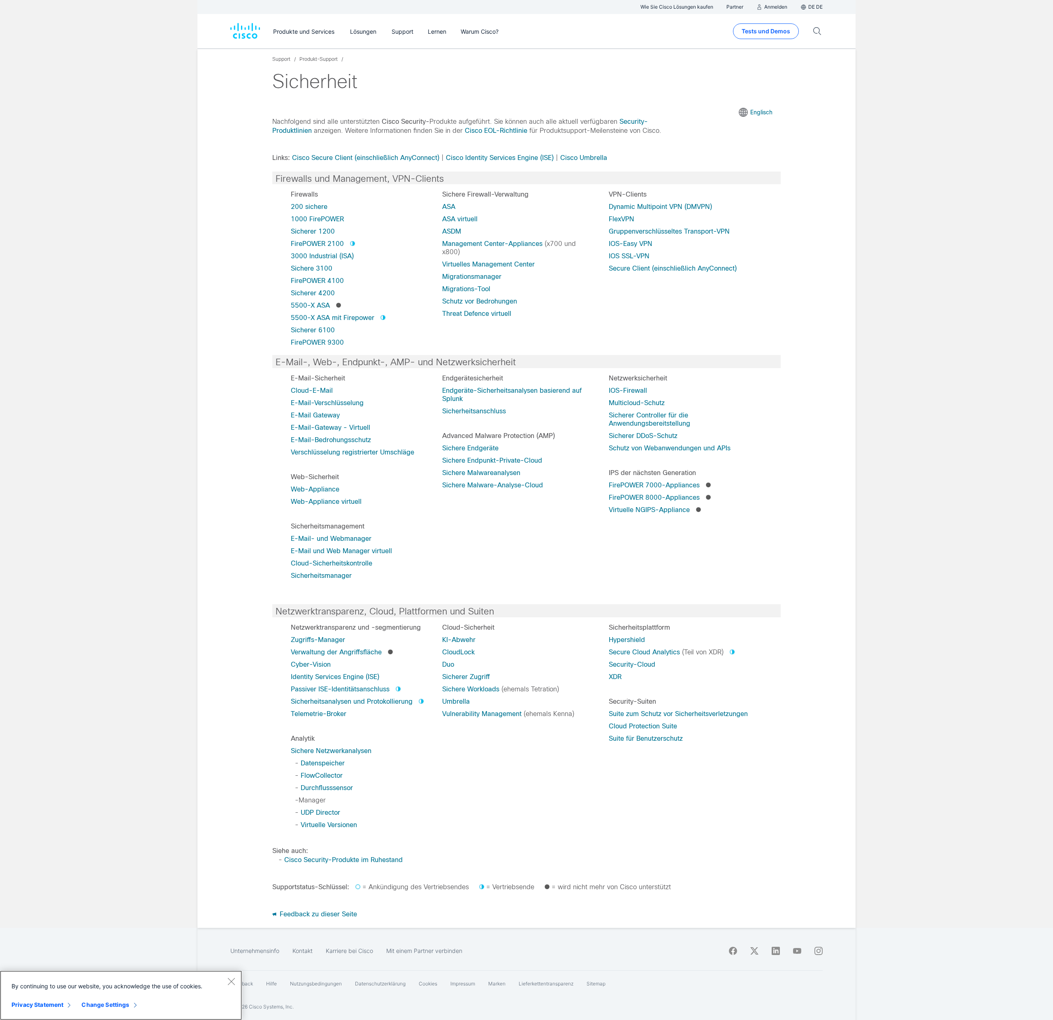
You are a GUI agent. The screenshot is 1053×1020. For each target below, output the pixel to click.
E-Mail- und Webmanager (331, 538)
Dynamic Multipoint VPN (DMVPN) (660, 206)
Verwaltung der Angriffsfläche (336, 652)
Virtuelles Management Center (488, 264)
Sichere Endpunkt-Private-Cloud (492, 460)
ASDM (451, 231)
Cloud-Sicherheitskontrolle (331, 563)
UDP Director (320, 812)
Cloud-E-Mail (312, 390)
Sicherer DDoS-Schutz (643, 435)
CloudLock (458, 652)
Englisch (761, 112)
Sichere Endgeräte (470, 448)
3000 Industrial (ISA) (322, 256)
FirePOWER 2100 (317, 243)
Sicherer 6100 (313, 330)
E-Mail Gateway (315, 415)
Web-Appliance (315, 489)
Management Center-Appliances (492, 243)
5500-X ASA (310, 305)
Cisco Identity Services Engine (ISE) (500, 157)
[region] (121, 995)
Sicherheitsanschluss (474, 411)
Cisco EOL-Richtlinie (496, 130)
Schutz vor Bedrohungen (479, 301)
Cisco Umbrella (583, 157)
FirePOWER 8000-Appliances (654, 497)
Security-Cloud (632, 664)
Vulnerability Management (482, 713)
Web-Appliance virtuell (326, 501)
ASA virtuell (460, 219)
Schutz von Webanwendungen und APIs (670, 448)
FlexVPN (621, 219)
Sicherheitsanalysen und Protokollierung (352, 701)
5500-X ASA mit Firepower (332, 317)
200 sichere (309, 206)
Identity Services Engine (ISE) (335, 676)
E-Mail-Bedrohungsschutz (331, 439)
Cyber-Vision (311, 664)
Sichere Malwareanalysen (481, 472)
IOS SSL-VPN (629, 256)
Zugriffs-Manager (318, 639)
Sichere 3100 (311, 268)
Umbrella (456, 701)
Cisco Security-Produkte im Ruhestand (343, 859)
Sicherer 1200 (313, 231)
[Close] (231, 981)
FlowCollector (322, 775)
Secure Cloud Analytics (644, 652)
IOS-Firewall (628, 390)
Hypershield (627, 639)
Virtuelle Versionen (329, 824)
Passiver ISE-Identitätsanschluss (340, 689)
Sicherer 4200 (313, 293)
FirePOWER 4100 (317, 280)
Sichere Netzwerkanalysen (331, 750)
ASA (448, 206)
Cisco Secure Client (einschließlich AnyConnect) (365, 157)
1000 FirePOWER (317, 219)
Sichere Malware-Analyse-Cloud (492, 485)
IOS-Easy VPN (630, 243)
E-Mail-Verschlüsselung (327, 402)
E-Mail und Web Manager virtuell (341, 550)
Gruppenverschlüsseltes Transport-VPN (669, 231)
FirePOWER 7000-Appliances (654, 485)
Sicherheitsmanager (321, 575)
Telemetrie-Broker (318, 713)
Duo (448, 664)
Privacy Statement (37, 1004)
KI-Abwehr (458, 639)
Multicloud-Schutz (637, 402)
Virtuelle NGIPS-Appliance (649, 509)
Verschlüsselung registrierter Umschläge (352, 452)
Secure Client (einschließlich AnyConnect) (673, 268)
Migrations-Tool (466, 288)
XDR (615, 676)
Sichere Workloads (470, 689)
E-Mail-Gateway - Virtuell (330, 427)
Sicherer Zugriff (466, 676)
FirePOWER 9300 (317, 342)
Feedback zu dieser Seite (317, 914)
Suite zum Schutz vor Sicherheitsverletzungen (678, 713)
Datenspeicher (323, 763)
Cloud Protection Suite (643, 726)
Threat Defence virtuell (476, 313)
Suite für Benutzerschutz (646, 738)
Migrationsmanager (471, 276)
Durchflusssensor (327, 787)
